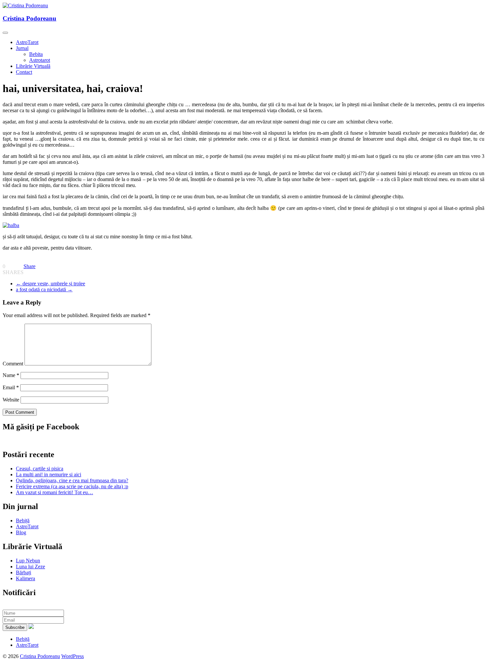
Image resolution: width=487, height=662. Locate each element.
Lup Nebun (28, 560)
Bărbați (23, 572)
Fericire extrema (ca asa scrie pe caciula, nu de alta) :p (72, 486)
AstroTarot (27, 42)
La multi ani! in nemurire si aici (48, 474)
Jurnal (22, 48)
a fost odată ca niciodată (44, 289)
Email (11, 387)
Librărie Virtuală (33, 66)
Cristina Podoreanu (29, 18)
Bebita (36, 54)
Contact (24, 72)
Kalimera (25, 578)
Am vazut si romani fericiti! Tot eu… (54, 492)
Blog (21, 532)
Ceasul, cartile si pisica (39, 468)
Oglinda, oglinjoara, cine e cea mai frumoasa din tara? (72, 480)
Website (11, 399)
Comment (13, 363)
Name (11, 375)
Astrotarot (39, 60)
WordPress (72, 656)
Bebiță (22, 520)
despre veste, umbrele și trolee (50, 283)
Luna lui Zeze (30, 566)
